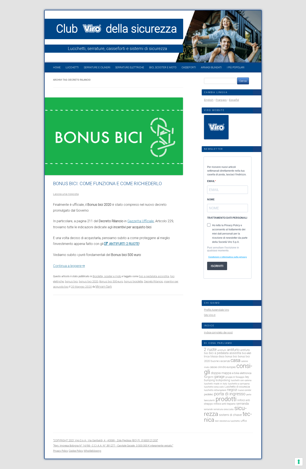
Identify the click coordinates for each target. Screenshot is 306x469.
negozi (232, 390)
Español (234, 99)
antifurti (222, 350)
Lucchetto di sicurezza (237, 386)
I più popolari (235, 67)
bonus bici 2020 (88, 281)
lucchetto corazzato (214, 386)
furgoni (208, 376)
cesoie (213, 367)
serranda (242, 403)
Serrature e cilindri (97, 67)
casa (235, 360)
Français (221, 99)
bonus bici (71, 281)
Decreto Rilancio (153, 281)
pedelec (208, 394)
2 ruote (210, 349)
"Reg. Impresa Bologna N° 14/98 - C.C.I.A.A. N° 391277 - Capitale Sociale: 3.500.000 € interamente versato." (113, 445)
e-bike (235, 373)
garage (219, 377)
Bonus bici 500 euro (111, 281)
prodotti (226, 399)
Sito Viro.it (209, 315)
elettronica (245, 373)
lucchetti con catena (241, 380)
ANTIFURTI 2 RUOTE (124, 244)
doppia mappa (221, 373)
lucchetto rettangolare (215, 390)
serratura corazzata (224, 409)
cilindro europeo (227, 367)
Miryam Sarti (104, 286)
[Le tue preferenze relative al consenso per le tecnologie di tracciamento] (299, 462)
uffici (244, 420)
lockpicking (223, 380)
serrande (208, 409)
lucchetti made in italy (215, 383)
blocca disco (217, 356)
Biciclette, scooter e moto (107, 276)
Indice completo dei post (218, 332)
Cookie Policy (76, 450)
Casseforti (189, 67)
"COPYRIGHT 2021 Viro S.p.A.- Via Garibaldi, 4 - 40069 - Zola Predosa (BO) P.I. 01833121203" (105, 440)
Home (57, 67)
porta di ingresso (229, 393)
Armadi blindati (211, 67)
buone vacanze (220, 361)
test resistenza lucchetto (227, 421)
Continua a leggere (69, 266)
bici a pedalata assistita (154, 276)
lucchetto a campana (239, 383)
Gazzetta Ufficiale (140, 221)
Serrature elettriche (129, 67)
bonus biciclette (133, 281)
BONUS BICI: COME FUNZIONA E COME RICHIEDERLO (107, 183)
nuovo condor (244, 390)
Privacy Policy (60, 450)
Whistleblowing (92, 450)
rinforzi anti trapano (224, 403)
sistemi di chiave (230, 415)
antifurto (233, 350)
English (208, 99)
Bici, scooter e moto (163, 67)
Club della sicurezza (116, 28)
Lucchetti (72, 67)
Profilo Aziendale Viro (216, 309)
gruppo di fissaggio (234, 377)
